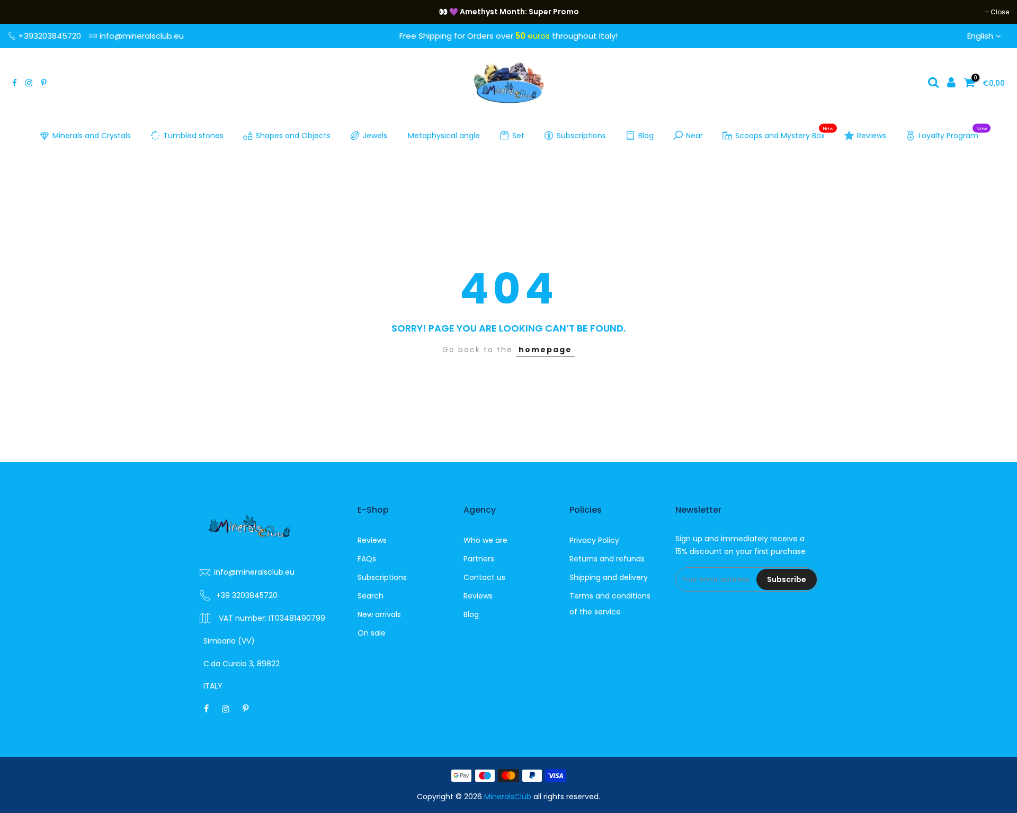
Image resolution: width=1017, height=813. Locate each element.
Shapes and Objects (293, 135)
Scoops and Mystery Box (784, 133)
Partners (478, 558)
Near (694, 135)
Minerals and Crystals (91, 135)
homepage (545, 349)
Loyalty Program (952, 133)
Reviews (871, 135)
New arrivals (379, 614)
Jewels (375, 135)
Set (518, 135)
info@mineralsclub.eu (142, 35)
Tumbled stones (193, 135)
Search (370, 596)
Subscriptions (581, 135)
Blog (646, 135)
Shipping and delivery (608, 577)
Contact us (484, 577)
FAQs (367, 558)
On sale (372, 633)
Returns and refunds (607, 558)
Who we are (485, 540)
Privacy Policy (594, 540)
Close (22, 11)
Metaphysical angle (444, 135)
